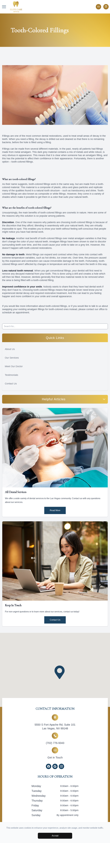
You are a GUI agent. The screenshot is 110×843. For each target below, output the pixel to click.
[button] (4, 7)
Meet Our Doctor (14, 366)
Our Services (12, 357)
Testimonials (11, 374)
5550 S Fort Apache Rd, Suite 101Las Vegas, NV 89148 (55, 726)
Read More (55, 510)
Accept (55, 836)
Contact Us (11, 383)
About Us (10, 349)
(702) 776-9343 (55, 742)
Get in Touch (55, 757)
